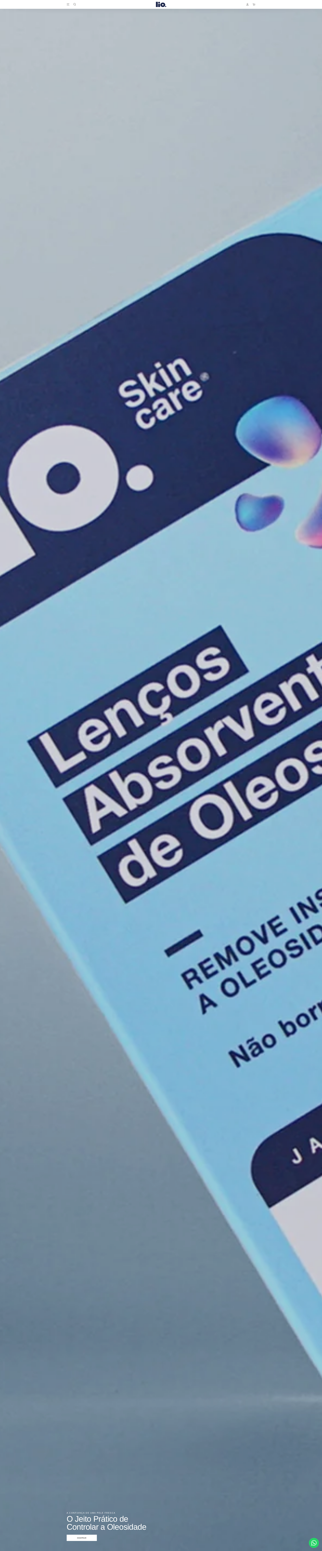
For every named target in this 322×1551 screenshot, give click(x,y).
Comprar (82, 1538)
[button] (74, 4)
